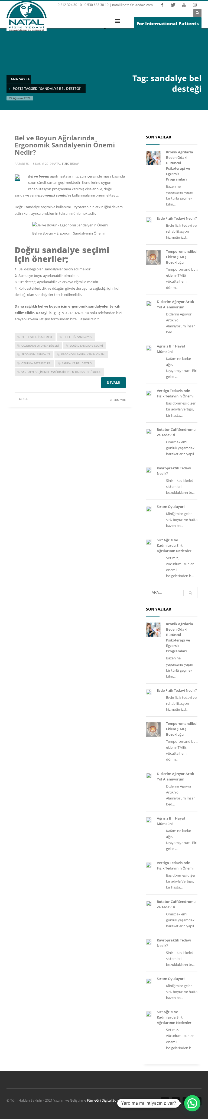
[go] (190, 593)
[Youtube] (184, 5)
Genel (23, 399)
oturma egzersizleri (36, 363)
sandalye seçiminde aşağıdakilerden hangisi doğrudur (61, 372)
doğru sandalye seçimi (86, 345)
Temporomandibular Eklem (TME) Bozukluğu (183, 257)
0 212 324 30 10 (77, 312)
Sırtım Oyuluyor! (171, 506)
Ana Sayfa (20, 79)
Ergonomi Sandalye (35, 354)
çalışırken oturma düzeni (40, 345)
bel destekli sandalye (37, 337)
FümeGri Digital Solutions (107, 1100)
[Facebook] (162, 5)
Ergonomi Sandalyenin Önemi (83, 354)
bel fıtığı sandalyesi (78, 337)
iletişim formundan (54, 319)
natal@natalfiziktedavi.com (132, 4)
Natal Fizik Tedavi (66, 164)
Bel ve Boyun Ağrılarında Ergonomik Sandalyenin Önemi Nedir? (65, 145)
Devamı (113, 382)
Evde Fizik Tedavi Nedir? (177, 218)
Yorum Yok (118, 400)
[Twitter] (173, 5)
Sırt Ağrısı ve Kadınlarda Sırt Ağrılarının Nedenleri (175, 545)
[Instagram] (195, 5)
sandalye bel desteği (77, 363)
